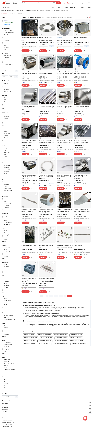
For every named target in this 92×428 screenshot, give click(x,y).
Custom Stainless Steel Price (60, 334)
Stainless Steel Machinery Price (61, 343)
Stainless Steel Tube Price (76, 337)
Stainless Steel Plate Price (29, 343)
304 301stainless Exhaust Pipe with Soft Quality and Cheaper (46, 280)
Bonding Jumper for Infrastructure (28, 210)
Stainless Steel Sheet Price (61, 340)
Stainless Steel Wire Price (29, 340)
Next (69, 296)
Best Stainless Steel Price (76, 334)
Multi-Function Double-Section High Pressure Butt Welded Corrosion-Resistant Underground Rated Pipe (47, 73)
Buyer (59, 7)
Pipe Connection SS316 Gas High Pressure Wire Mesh (65, 176)
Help (66, 7)
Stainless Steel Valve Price (44, 343)
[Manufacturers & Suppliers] (9, 2)
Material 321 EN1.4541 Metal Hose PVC (82, 38)
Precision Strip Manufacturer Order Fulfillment (28, 108)
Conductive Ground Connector (82, 244)
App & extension (73, 7)
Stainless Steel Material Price (44, 334)
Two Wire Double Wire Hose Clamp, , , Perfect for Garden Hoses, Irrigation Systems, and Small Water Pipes (65, 245)
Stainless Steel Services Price (45, 340)
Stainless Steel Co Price (29, 334)
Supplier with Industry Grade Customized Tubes (65, 72)
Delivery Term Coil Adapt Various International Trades (46, 211)
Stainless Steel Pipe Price (61, 337)
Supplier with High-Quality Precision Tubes (46, 107)
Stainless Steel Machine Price (76, 340)
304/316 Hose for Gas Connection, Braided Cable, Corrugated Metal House (64, 39)
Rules (89, 7)
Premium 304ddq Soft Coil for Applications (29, 72)
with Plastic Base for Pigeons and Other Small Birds (47, 245)
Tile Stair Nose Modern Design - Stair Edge (81, 210)
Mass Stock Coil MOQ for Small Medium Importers (28, 280)
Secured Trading (21, 13)
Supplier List (12, 13)
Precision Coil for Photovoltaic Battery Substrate (28, 142)
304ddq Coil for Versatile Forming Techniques (65, 141)
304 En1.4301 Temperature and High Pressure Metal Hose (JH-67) (46, 39)
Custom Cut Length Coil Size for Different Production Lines (29, 176)
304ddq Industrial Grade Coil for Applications (64, 107)
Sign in (89, 3)
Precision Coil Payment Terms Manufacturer (80, 176)
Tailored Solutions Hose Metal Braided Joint (81, 72)
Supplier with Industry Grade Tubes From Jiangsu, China (65, 211)
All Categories (6, 7)
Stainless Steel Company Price (30, 337)
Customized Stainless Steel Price (79, 343)
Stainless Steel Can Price (46, 337)
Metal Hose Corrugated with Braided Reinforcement (46, 176)
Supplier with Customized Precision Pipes (81, 142)
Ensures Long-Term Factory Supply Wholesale (29, 39)
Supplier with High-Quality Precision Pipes (28, 244)
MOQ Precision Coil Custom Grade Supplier (81, 107)
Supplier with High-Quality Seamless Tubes (46, 141)
